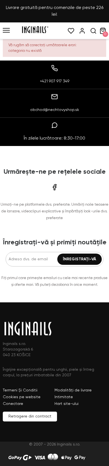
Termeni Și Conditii (20, 390)
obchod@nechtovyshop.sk (54, 110)
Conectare (13, 404)
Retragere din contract (29, 416)
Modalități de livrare (73, 390)
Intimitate (63, 397)
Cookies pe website (22, 397)
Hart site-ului (66, 404)
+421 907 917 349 (54, 81)
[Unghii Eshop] (35, 32)
